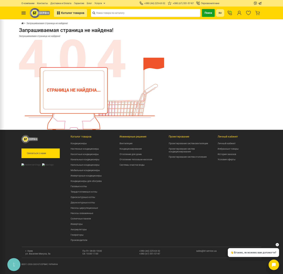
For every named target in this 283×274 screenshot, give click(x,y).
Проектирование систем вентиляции (188, 143)
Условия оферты (227, 159)
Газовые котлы (79, 186)
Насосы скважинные (82, 213)
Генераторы (77, 235)
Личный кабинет (227, 143)
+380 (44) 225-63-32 (149, 251)
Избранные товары (228, 148)
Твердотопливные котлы (84, 191)
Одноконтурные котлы (83, 197)
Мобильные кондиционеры (85, 170)
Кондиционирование (131, 148)
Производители (79, 240)
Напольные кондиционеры (85, 165)
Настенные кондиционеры (85, 148)
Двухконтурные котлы (83, 202)
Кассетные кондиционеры (85, 154)
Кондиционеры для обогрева (86, 181)
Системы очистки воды (132, 165)
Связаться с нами (36, 153)
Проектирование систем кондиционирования (182, 150)
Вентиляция (126, 143)
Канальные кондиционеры (85, 159)
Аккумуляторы (79, 229)
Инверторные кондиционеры (86, 175)
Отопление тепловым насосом (136, 159)
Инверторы (77, 224)
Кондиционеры (79, 143)
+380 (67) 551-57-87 (149, 253)
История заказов (227, 154)
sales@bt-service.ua (206, 251)
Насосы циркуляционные (84, 208)
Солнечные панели (81, 218)
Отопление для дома (131, 154)
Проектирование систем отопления (188, 157)
